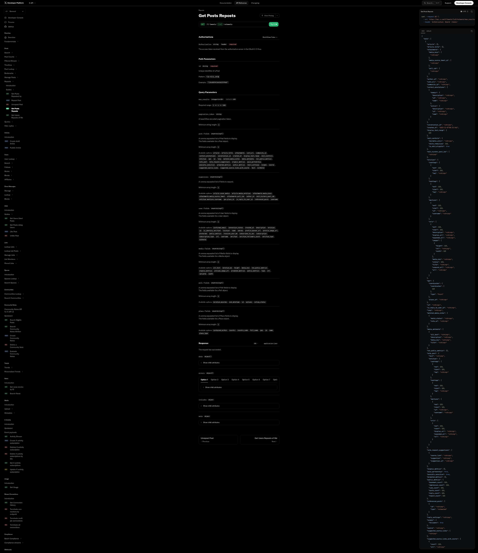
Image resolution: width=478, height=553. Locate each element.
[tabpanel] (447, 291)
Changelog (255, 3)
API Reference (241, 3)
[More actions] (277, 15)
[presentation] (14, 279)
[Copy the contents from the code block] (471, 11)
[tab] (204, 379)
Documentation (225, 3)
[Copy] (265, 24)
